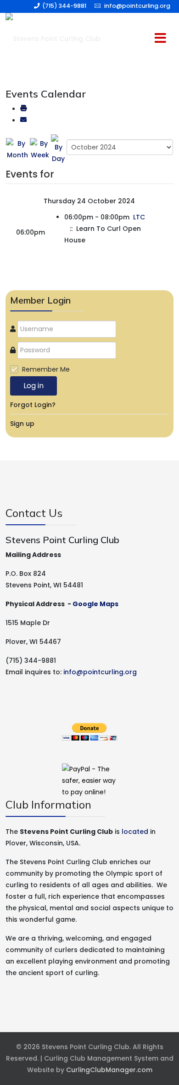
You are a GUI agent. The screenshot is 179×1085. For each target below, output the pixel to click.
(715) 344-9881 (64, 6)
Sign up (22, 423)
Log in (33, 385)
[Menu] (142, 39)
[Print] (23, 109)
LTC (139, 217)
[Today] (58, 149)
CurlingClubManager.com (109, 1069)
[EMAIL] (23, 120)
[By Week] (40, 149)
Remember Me (46, 369)
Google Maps (95, 604)
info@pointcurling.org (137, 6)
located (135, 831)
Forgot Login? (33, 404)
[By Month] (17, 149)
